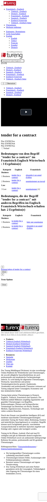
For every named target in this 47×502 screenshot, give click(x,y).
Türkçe (14, 41)
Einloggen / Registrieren (15, 32)
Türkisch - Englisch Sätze (21, 23)
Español (14, 45)
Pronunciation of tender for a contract (15, 269)
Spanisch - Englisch (19, 18)
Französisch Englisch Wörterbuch (19, 348)
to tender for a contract (17, 222)
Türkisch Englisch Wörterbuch (18, 341)
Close (4, 272)
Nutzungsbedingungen (27, 447)
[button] (15, 9)
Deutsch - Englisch (18, 14)
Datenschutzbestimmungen (11, 449)
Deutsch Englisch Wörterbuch (18, 344)
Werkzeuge (10, 359)
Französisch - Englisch (20, 16)
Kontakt (9, 366)
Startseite (9, 357)
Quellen (9, 362)
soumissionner (31, 189)
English (14, 38)
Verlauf (6, 148)
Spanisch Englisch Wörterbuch (18, 346)
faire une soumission (35, 222)
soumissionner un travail (35, 181)
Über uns (9, 364)
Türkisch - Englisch (19, 11)
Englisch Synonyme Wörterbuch (19, 350)
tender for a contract (16, 176)
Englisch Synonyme (19, 20)
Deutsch (14, 47)
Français (14, 43)
